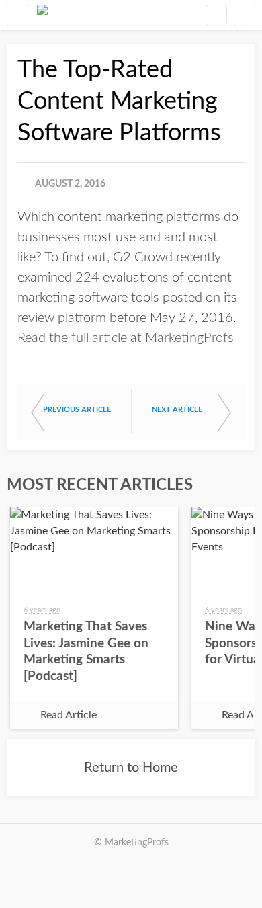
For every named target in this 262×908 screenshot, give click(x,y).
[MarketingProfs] (42, 15)
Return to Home (131, 767)
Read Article (68, 715)
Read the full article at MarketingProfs (125, 338)
